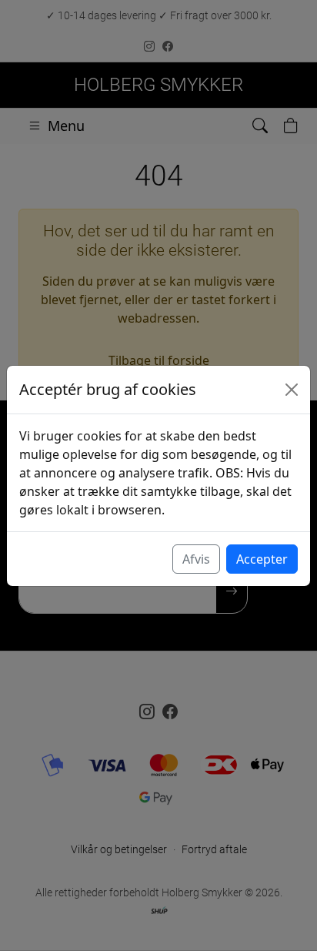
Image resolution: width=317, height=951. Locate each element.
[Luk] (291, 389)
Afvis (196, 559)
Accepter (262, 559)
